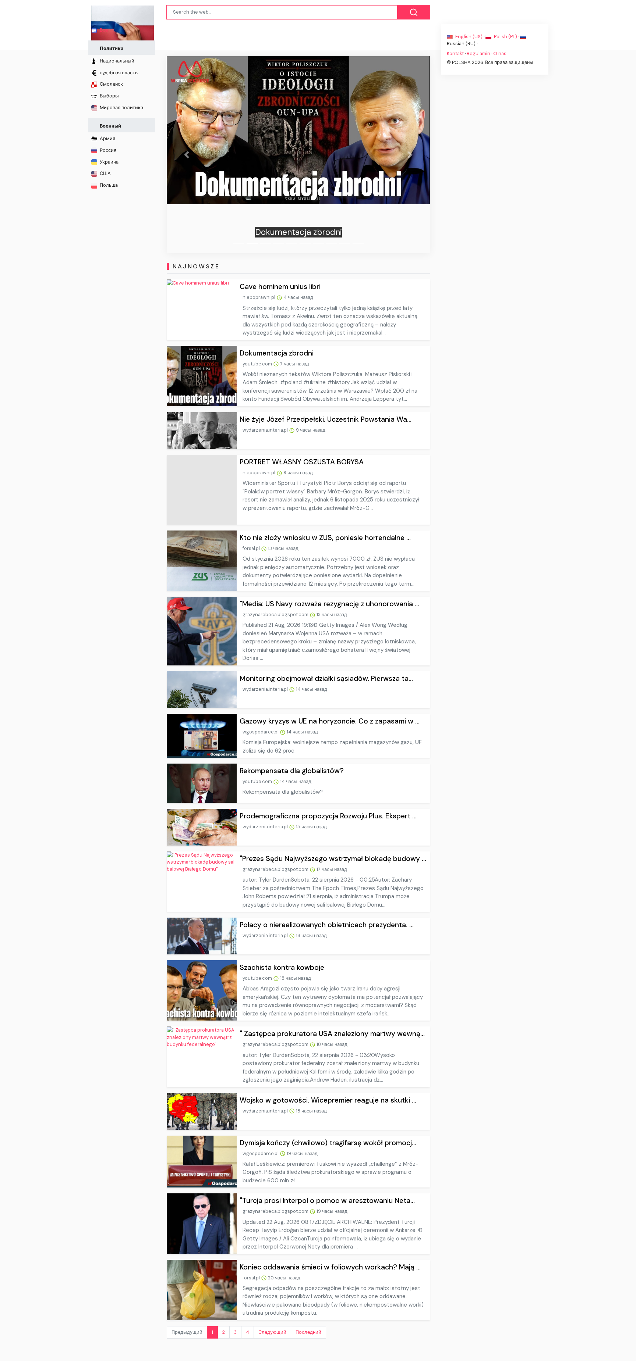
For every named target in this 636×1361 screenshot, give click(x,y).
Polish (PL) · (506, 36)
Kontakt (455, 53)
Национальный (116, 61)
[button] (186, 154)
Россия (107, 150)
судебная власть (118, 72)
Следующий (272, 1332)
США (105, 173)
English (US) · (469, 36)
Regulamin (478, 53)
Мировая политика (121, 107)
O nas (499, 53)
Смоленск (111, 84)
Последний (308, 1332)
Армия (107, 138)
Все (103, 30)
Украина (109, 162)
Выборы (109, 96)
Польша (108, 185)
